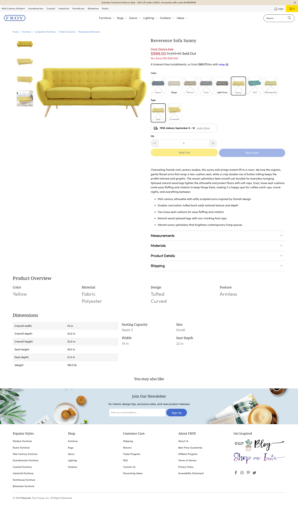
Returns (127, 447)
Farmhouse (78, 8)
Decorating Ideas (132, 473)
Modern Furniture (22, 441)
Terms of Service (187, 460)
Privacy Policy (185, 466)
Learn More (203, 128)
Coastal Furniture (22, 466)
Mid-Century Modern (13, 8)
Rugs (70, 447)
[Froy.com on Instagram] (242, 473)
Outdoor (72, 466)
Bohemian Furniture (23, 486)
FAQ (125, 460)
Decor (71, 454)
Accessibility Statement (191, 473)
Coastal (51, 8)
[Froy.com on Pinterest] (248, 473)
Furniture (73, 441)
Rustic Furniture (21, 447)
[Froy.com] (14, 18)
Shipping (158, 265)
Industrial (64, 8)
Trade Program (131, 454)
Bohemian (93, 8)
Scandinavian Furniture (25, 460)
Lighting (72, 460)
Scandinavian (35, 8)
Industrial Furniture (23, 473)
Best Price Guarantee (190, 447)
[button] (107, 18)
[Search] (289, 18)
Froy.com (26, 497)
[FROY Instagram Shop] (259, 463)
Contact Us (129, 466)
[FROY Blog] (259, 450)
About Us (183, 441)
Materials (158, 245)
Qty (152, 136)
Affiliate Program (187, 454)
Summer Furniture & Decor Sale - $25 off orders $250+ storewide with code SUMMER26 (149, 2)
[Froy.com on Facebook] (236, 473)
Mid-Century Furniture (25, 454)
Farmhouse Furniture (24, 479)
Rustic (105, 8)
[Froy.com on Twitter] (254, 473)
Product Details (163, 256)
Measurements (163, 235)
